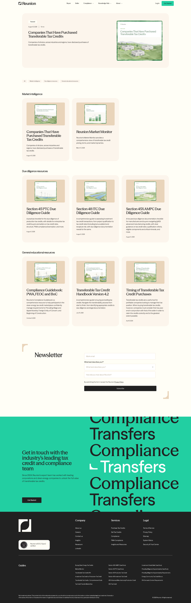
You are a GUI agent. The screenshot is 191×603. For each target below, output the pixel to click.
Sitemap (146, 536)
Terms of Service (148, 528)
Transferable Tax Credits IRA (83, 573)
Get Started (167, 3)
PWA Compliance (117, 540)
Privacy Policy (118, 382)
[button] (88, 3)
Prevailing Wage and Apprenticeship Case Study (155, 569)
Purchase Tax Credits (118, 528)
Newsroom (79, 544)
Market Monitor (79, 569)
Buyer (69, 3)
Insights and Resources (119, 544)
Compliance (115, 536)
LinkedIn (78, 549)
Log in (157, 3)
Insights (77, 540)
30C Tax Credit (113, 584)
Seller (77, 3)
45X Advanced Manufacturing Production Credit (122, 580)
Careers (78, 532)
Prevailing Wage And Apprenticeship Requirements (156, 573)
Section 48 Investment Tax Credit (118, 576)
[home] (29, 3)
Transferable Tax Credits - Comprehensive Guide (88, 580)
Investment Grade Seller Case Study (152, 565)
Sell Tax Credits (116, 532)
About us (78, 528)
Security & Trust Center (151, 544)
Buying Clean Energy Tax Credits (84, 565)
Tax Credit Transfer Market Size (83, 584)
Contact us (79, 536)
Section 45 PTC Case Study (116, 569)
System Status (148, 540)
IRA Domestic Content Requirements (152, 580)
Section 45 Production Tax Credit (118, 573)
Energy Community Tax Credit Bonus (152, 576)
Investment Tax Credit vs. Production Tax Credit (88, 576)
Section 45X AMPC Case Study (117, 565)
